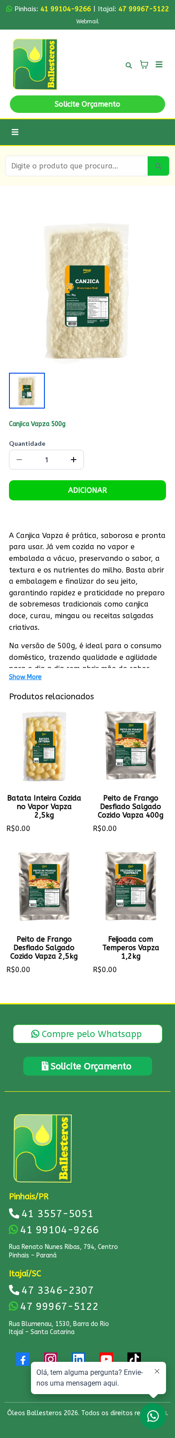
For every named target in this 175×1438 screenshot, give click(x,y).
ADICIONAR (87, 490)
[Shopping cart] (144, 64)
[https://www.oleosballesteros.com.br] (35, 64)
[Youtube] (106, 1359)
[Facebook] (23, 1359)
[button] (157, 64)
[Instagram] (51, 1359)
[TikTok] (134, 1359)
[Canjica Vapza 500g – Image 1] (27, 391)
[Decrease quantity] (19, 459)
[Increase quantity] (73, 459)
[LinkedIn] (78, 1359)
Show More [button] (25, 677)
